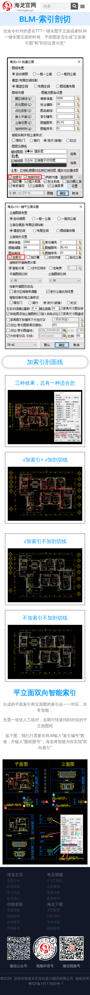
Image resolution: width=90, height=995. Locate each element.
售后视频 (55, 874)
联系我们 (13, 898)
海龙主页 (15, 874)
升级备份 (13, 928)
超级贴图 (53, 928)
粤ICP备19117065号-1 (45, 984)
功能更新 (15, 904)
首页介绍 (13, 880)
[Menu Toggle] (82, 6)
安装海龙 (13, 910)
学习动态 (13, 892)
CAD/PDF (53, 916)
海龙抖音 (53, 892)
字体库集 (53, 922)
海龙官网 (25, 5)
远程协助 (13, 916)
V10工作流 (54, 880)
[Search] (74, 6)
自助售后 (13, 922)
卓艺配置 (53, 910)
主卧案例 (53, 886)
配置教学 (53, 898)
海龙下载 (55, 904)
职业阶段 (13, 886)
